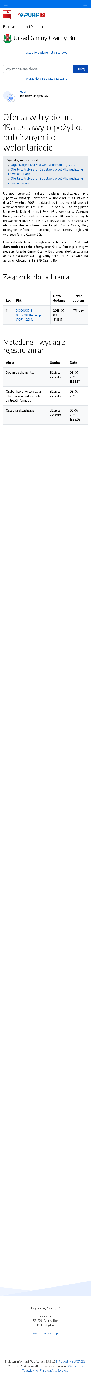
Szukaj (80, 69)
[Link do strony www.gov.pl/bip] (10, 14)
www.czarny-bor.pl (45, 1333)
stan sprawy (59, 52)
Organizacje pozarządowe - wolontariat (38, 165)
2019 (72, 165)
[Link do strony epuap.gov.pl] (31, 14)
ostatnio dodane (37, 52)
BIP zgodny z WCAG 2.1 (71, 1361)
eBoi (23, 91)
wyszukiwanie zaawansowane (46, 78)
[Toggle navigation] (85, 4)
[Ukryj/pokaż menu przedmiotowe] (5, 4)
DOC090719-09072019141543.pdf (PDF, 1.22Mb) (30, 314)
